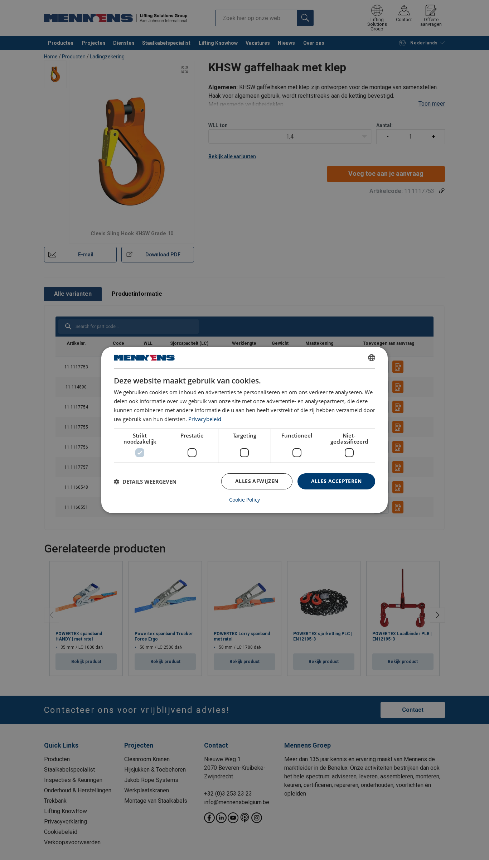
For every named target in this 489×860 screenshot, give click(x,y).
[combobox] (371, 357)
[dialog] (244, 430)
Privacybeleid (204, 418)
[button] (145, 481)
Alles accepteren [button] (336, 481)
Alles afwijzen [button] (257, 481)
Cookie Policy (244, 500)
